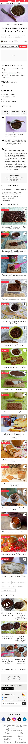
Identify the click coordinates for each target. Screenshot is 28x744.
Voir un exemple (22, 697)
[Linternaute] (7, 736)
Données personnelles (6, 725)
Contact (13, 724)
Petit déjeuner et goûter (15, 3)
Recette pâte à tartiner (8, 590)
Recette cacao (6, 582)
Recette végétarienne (18, 582)
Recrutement (22, 724)
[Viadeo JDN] (20, 739)
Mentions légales (5, 726)
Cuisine (5, 697)
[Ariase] (7, 742)
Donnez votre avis (18, 24)
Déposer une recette (7, 688)
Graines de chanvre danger (10, 192)
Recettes (6, 3)
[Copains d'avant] (7, 739)
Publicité (17, 724)
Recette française (17, 586)
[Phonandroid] (20, 742)
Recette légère (6, 586)
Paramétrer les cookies (16, 725)
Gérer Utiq (24, 725)
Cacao (4, 200)
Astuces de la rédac (8, 700)
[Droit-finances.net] (20, 736)
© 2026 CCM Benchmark (21, 726)
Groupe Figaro (12, 726)
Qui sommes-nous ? (7, 724)
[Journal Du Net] (20, 733)
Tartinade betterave (7, 189)
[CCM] (7, 733)
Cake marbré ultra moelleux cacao (12, 196)
